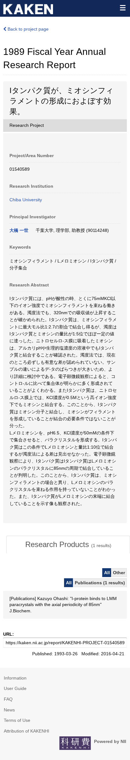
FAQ (8, 699)
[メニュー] (122, 7)
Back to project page (27, 29)
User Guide (15, 688)
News (9, 709)
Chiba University (25, 199)
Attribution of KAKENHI (26, 730)
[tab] (68, 544)
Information (15, 677)
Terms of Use (17, 720)
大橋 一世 (18, 230)
